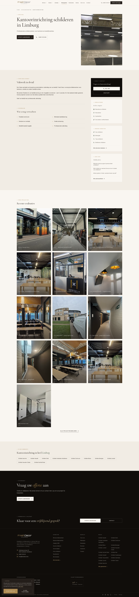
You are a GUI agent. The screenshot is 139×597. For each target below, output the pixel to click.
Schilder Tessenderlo (103, 557)
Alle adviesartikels (98, 178)
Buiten (50, 2)
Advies (77, 2)
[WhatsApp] (110, 594)
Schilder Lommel (111, 458)
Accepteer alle (10, 591)
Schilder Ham (114, 552)
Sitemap (120, 594)
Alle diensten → (57, 560)
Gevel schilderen (57, 546)
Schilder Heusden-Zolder (24, 462)
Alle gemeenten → (103, 566)
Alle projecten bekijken (68, 431)
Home (18, 9)
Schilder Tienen (115, 560)
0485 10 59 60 (106, 2)
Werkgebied (64, 2)
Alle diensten (56, 556)
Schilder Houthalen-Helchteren (60, 458)
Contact (88, 2)
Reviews (82, 546)
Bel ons (107, 88)
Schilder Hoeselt (102, 555)
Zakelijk (56, 2)
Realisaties (71, 2)
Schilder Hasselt (34, 458)
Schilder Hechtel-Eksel (39, 462)
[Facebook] (102, 594)
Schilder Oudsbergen (116, 555)
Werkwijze (82, 540)
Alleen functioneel (25, 591)
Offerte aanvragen (116, 2)
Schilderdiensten (26, 9)
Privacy (115, 594)
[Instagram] (105, 594)
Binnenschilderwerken (58, 537)
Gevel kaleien (56, 548)
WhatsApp (107, 93)
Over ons (83, 2)
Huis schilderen (56, 551)
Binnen (44, 2)
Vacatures (82, 548)
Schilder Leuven (102, 560)
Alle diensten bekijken (99, 148)
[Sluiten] (32, 581)
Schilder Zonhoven (75, 458)
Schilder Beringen (99, 458)
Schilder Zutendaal (115, 557)
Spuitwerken (56, 554)
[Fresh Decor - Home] (24, 3)
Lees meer (20, 586)
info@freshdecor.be (23, 556)
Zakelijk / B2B (56, 543)
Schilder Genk (45, 458)
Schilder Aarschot (22, 458)
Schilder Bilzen (87, 458)
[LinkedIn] (108, 594)
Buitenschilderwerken (58, 540)
